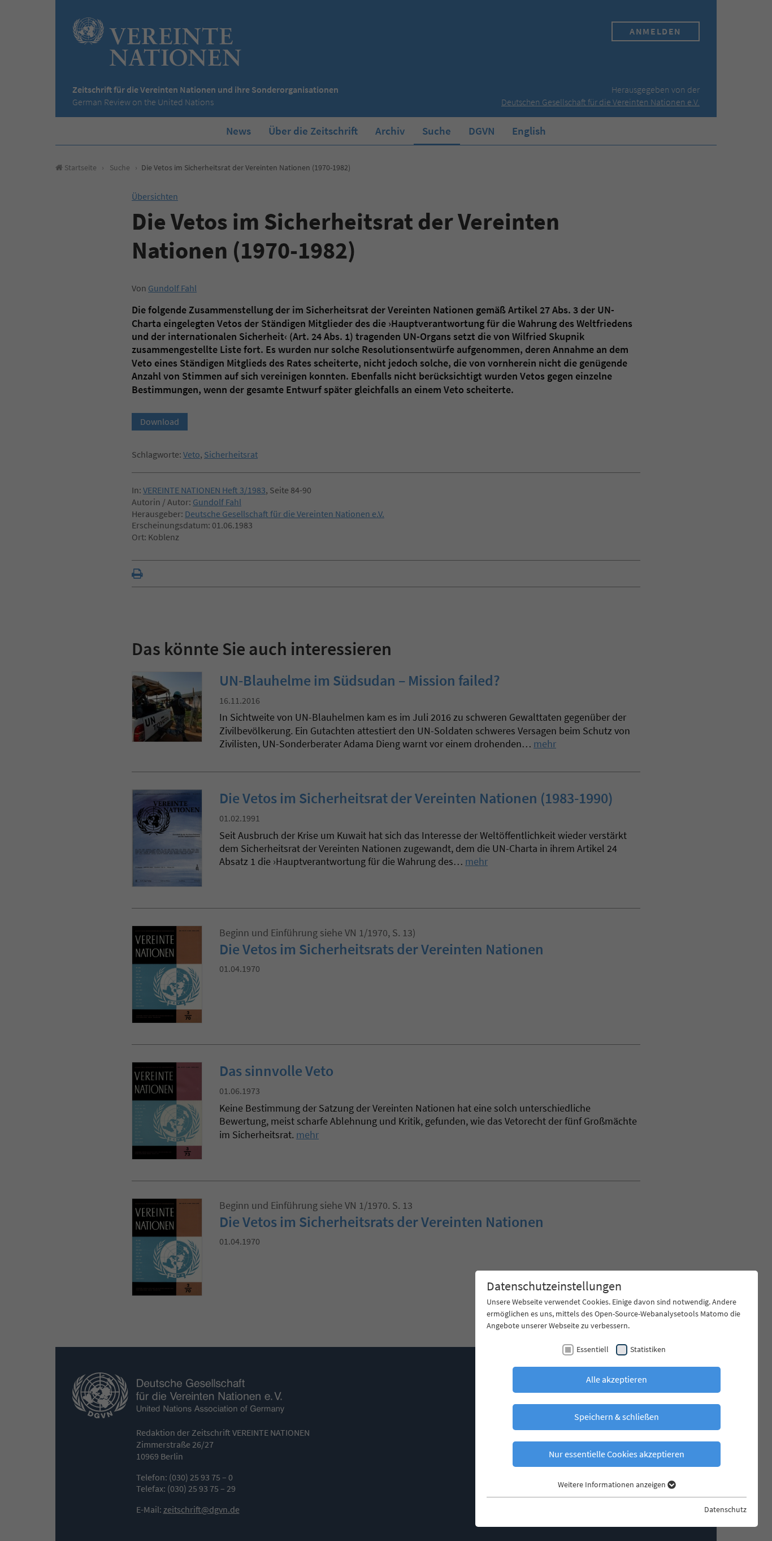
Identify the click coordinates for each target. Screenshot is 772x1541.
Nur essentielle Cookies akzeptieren (616, 1454)
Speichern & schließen (616, 1416)
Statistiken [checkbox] (648, 1349)
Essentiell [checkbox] (592, 1349)
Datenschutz (725, 1509)
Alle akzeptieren (616, 1379)
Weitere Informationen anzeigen (612, 1484)
